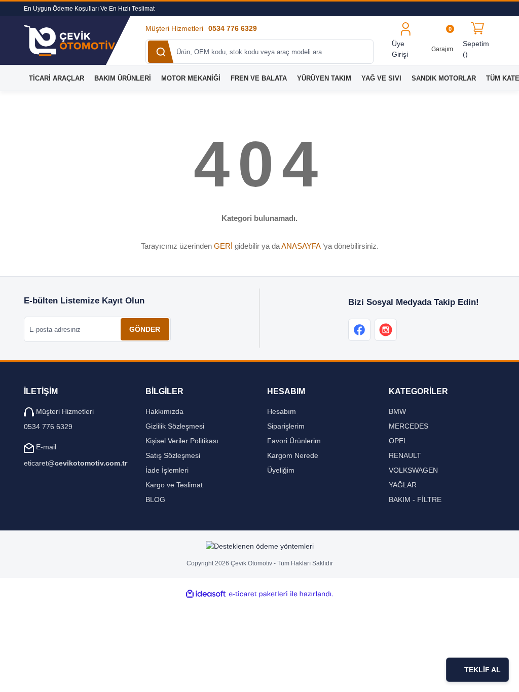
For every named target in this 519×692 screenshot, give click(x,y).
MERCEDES (408, 426)
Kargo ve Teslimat (174, 485)
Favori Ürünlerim (294, 441)
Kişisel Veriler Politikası (181, 441)
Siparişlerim (286, 426)
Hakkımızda (164, 411)
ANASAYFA (300, 246)
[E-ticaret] (258, 594)
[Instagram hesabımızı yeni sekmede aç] (386, 330)
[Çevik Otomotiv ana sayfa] (77, 41)
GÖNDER (144, 329)
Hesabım (281, 411)
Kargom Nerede (292, 455)
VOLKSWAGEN (413, 470)
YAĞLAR (403, 485)
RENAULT (405, 455)
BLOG (155, 499)
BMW (397, 411)
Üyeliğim (280, 470)
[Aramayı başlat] (160, 52)
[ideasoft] (206, 594)
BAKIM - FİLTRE (415, 499)
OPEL (398, 441)
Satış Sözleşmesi (172, 455)
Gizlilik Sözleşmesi (174, 426)
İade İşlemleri (167, 470)
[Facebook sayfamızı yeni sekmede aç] (359, 330)
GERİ (223, 246)
